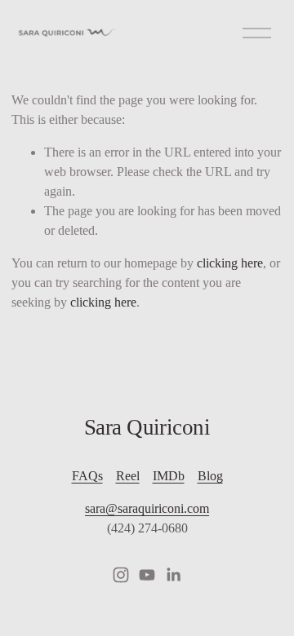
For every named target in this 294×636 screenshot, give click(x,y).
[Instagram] (121, 575)
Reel (128, 476)
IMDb (169, 476)
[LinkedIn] (173, 575)
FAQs (87, 476)
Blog (210, 476)
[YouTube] (147, 575)
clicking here (230, 263)
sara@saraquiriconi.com (147, 508)
